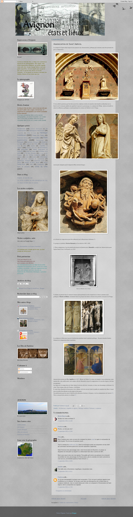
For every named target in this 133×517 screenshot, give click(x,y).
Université (29, 144)
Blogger (74, 513)
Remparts (20, 142)
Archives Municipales (36, 128)
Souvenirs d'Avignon (33, 142)
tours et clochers (23, 166)
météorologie (43, 157)
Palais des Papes (38, 135)
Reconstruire (39, 140)
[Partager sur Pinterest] (84, 406)
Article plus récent (58, 499)
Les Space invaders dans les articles (27, 183)
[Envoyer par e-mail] (77, 406)
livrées (27, 157)
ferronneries (44, 147)
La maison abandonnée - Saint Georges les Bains (36, 320)
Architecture (62, 408)
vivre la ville (41, 166)
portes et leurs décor (32, 162)
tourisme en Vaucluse (23, 434)
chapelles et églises (72, 408)
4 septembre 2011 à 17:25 (65, 487)
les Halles (41, 153)
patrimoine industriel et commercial (32, 159)
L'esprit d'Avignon (22, 429)
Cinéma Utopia (21, 424)
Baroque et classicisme (37, 130)
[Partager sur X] (80, 406)
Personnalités (35, 138)
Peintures (92, 408)
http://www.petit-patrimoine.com (26, 261)
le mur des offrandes (30, 153)
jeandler (60, 466)
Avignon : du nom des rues (25, 178)
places (19, 162)
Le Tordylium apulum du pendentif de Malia (34, 308)
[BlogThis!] (78, 406)
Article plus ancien (108, 499)
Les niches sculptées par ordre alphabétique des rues (32, 180)
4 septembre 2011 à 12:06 (65, 431)
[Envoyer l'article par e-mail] (73, 405)
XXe (24, 146)
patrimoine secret (39, 160)
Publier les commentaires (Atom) (68, 502)
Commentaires (24, 372)
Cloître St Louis (31, 133)
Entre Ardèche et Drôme (26, 318)
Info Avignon (20, 427)
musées (34, 157)
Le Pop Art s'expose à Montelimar (33, 332)
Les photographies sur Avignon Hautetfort (29, 246)
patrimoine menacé (23, 160)
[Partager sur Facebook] (82, 406)
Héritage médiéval (83, 408)
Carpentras (20, 133)
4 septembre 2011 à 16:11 (65, 471)
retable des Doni (73, 444)
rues (31, 164)
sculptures (98, 408)
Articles (22, 369)
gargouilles (24, 149)
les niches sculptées (33, 155)
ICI (112, 393)
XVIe (18, 145)
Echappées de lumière (26, 330)
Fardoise (60, 426)
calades (33, 146)
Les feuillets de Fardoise (26, 306)
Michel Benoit (62, 416)
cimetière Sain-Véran (32, 147)
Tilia (59, 437)
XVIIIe (43, 144)
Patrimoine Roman (22, 138)
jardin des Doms (31, 151)
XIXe (35, 144)
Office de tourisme (22, 432)
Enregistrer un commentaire (63, 491)
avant (93, 439)
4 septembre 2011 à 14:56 (65, 461)
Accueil (83, 499)
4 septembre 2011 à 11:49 (65, 421)
